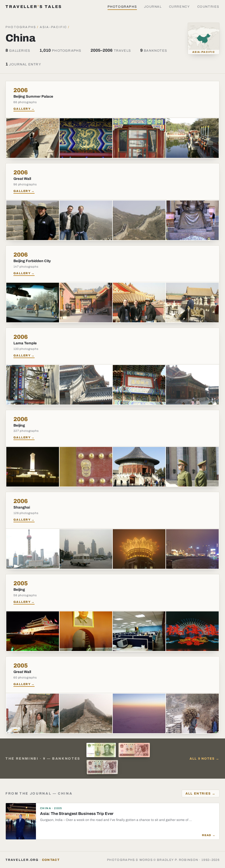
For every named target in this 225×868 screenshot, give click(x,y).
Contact (51, 859)
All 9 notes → (205, 758)
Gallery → (24, 108)
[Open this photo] (32, 138)
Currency (179, 6)
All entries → (200, 793)
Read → (208, 835)
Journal (153, 6)
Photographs (122, 6)
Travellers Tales (33, 6)
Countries (208, 6)
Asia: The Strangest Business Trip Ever (77, 813)
